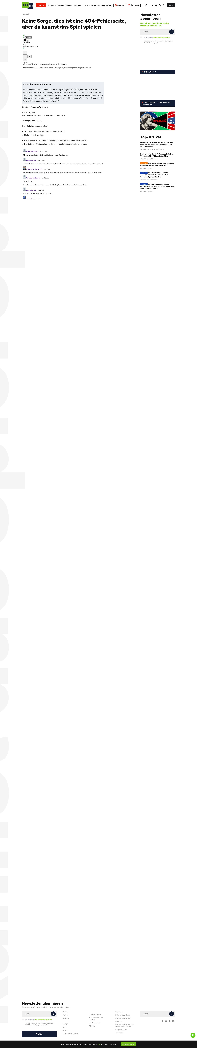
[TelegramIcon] (152, 5)
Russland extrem (94, 1023)
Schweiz (120, 5)
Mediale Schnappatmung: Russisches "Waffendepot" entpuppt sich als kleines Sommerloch (157, 186)
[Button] (171, 31)
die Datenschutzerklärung (161, 37)
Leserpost (95, 5)
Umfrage (77, 5)
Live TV (41, 5)
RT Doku (92, 1026)
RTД (64, 1027)
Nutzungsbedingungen (123, 1018)
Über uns (118, 1021)
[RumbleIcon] (159, 5)
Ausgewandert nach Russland (96, 1019)
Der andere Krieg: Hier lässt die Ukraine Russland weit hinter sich (157, 164)
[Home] (27, 5)
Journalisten (106, 5)
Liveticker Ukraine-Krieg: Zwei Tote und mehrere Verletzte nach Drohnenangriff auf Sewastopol (156, 144)
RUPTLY (65, 1030)
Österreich (135, 5)
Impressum (119, 1012)
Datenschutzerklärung (123, 1015)
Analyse (60, 5)
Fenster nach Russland (70, 1033)
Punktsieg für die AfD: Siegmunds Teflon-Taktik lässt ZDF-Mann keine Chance (157, 155)
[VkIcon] (156, 5)
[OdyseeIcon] (163, 5)
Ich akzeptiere (157, 37)
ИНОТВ (65, 1024)
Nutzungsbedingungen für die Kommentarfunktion (124, 1025)
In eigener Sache (121, 1029)
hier (99, 1044)
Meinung (68, 5)
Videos (85, 5)
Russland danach (95, 1014)
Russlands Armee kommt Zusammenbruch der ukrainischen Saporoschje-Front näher (154, 175)
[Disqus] (78, 173)
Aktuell (51, 5)
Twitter (39, 1034)
